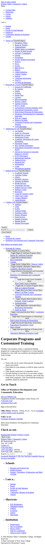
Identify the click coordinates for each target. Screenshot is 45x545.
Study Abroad (15, 327)
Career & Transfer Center (24, 194)
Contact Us (5, 445)
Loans (17, 166)
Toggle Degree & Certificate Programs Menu (25, 253)
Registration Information (24, 308)
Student (8, 26)
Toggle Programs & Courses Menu (17, 251)
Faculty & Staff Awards (23, 51)
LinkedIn (19, 419)
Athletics (9, 18)
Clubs (17, 207)
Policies (17, 76)
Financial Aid (20, 162)
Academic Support (21, 173)
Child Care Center (21, 196)
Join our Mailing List (8, 397)
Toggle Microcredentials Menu (21, 257)
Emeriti (17, 55)
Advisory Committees (23, 53)
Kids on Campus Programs (24, 288)
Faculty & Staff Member (14, 30)
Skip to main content (8, 2)
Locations (13, 511)
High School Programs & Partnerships (29, 112)
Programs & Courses (13, 238)
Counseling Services (22, 185)
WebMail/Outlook (16, 506)
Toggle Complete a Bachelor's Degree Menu (25, 266)
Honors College (20, 102)
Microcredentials (21, 99)
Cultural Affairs (20, 211)
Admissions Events (22, 137)
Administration (20, 47)
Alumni (8, 37)
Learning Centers (21, 175)
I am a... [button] (4, 22)
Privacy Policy (15, 529)
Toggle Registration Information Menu (28, 305)
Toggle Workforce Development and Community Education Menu (27, 272)
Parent (8, 28)
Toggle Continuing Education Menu (22, 312)
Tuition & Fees (20, 160)
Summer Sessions (21, 104)
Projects (18, 62)
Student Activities (21, 219)
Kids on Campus (21, 118)
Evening (18, 93)
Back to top (6, 437)
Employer (9, 32)
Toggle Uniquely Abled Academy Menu (28, 299)
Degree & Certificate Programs (21, 255)
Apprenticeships (21, 126)
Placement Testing (21, 143)
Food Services (20, 217)
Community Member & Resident (17, 34)
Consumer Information (23, 78)
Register (14, 435)
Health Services (20, 183)
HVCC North (20, 106)
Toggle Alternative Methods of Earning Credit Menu (27, 330)
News (17, 64)
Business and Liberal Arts (19, 468)
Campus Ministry (21, 198)
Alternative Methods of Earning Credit (24, 333)
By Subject (19, 89)
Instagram (12, 419)
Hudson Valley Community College (14, 4)
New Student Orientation (24, 146)
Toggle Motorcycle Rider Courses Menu (29, 290)
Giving (8, 14)
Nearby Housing (21, 215)
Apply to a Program (22, 133)
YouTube (27, 456)
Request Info (5, 435)
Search (4, 227)
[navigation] (22, 6)
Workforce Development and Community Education (25, 240)
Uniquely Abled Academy (24, 301)
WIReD (13, 509)
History (17, 70)
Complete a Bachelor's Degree (21, 269)
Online (17, 91)
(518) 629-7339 (6, 401)
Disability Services (21, 179)
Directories (10, 12)
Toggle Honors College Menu (20, 264)
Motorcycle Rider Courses (24, 292)
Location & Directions (23, 82)
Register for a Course (22, 135)
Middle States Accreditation (25, 49)
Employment (15, 524)
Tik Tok (21, 456)
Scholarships (19, 164)
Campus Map (10, 10)
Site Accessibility (16, 527)
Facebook (4, 419)
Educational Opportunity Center (26, 110)
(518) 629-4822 (6, 447)
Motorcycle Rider (21, 120)
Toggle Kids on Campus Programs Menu (29, 286)
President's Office (21, 43)
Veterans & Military (22, 181)
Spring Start (19, 95)
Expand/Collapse (19, 41)
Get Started (19, 131)
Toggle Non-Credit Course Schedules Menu (29, 280)
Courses (18, 97)
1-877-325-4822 (7, 450)
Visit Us (18, 80)
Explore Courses (23, 435)
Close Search (6, 232)
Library (8, 16)
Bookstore (18, 192)
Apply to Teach (20, 310)
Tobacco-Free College (18, 533)
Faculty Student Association (25, 60)
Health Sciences (16, 470)
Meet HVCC (19, 68)
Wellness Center (21, 190)
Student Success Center (23, 188)
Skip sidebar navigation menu (11, 244)
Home (8, 236)
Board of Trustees (21, 45)
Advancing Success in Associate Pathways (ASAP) (26, 153)
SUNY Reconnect (21, 156)
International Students (23, 158)
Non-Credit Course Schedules (26, 283)
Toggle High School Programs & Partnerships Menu (27, 317)
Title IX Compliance (17, 531)
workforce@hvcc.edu (9, 403)
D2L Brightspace (16, 504)
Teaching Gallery (21, 213)
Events (17, 66)
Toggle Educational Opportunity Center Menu (26, 323)
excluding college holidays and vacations (22, 412)
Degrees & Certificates (23, 87)
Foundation (19, 57)
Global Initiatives (21, 72)
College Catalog (21, 74)
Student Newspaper (22, 223)
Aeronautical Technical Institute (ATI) (28, 108)
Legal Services (20, 200)
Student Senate (20, 221)
